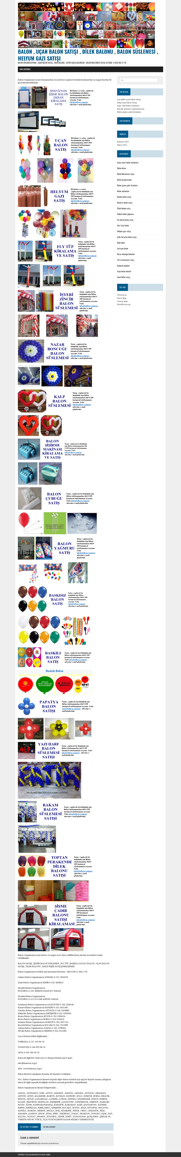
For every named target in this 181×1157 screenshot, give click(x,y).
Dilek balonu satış (123, 208)
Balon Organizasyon (124, 179)
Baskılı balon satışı (124, 196)
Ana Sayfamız (25, 69)
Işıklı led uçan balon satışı (127, 237)
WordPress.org (123, 304)
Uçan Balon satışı (123, 277)
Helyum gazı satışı (124, 231)
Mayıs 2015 (122, 144)
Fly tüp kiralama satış (125, 219)
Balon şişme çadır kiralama (129, 112)
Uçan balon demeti (124, 271)
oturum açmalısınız (50, 1143)
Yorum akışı (122, 301)
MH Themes (46, 1155)
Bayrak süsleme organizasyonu (130, 108)
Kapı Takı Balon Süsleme (128, 105)
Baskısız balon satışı (124, 202)
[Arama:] (138, 80)
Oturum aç (122, 294)
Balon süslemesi (123, 191)
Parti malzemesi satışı (125, 259)
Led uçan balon (122, 248)
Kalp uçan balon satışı (127, 102)
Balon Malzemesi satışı (125, 174)
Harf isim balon (123, 225)
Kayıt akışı (121, 298)
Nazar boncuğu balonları (126, 254)
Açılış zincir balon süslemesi (127, 162)
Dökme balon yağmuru (125, 214)
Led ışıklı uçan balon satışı (129, 99)
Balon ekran (121, 168)
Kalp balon (121, 242)
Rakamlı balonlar (123, 265)
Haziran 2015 (123, 141)
